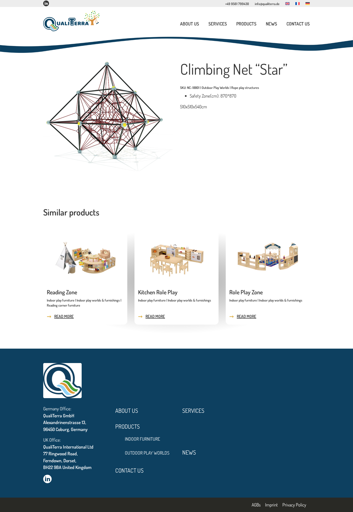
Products (246, 23)
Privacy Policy (294, 504)
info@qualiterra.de (267, 4)
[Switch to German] (307, 3)
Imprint (271, 504)
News (271, 23)
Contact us (298, 23)
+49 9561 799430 (237, 4)
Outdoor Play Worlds (147, 453)
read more (64, 316)
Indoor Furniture (142, 439)
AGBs (256, 504)
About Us (189, 23)
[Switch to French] (297, 3)
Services (217, 23)
